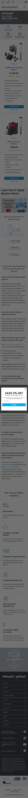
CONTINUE (14, 405)
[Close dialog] (25, 389)
